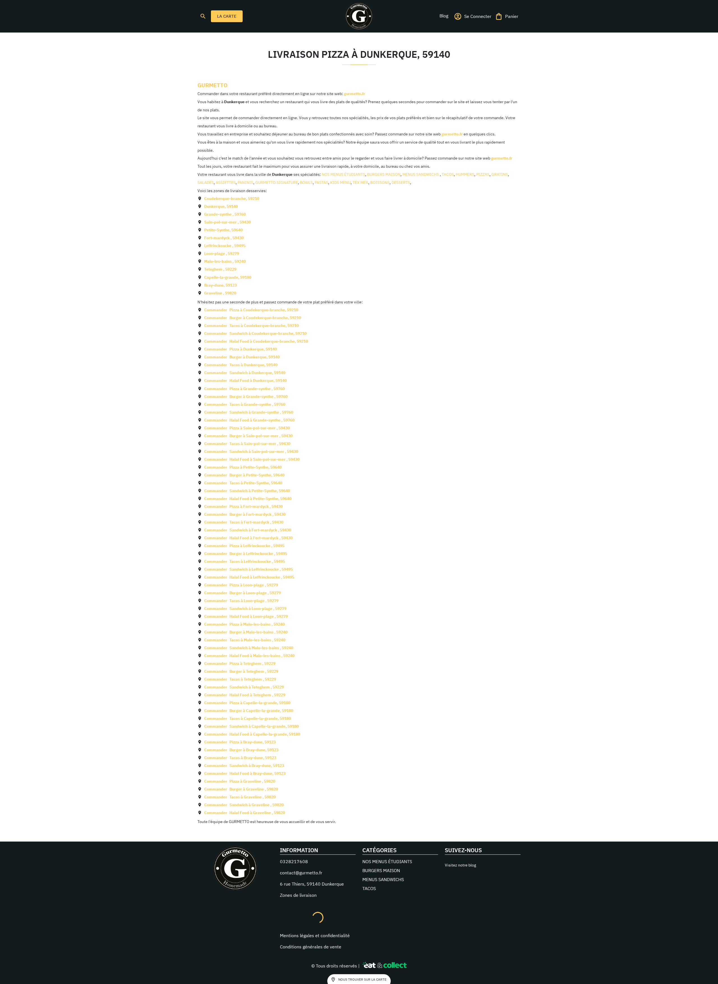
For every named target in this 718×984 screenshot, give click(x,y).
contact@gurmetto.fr (301, 872)
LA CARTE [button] (226, 16)
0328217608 (294, 861)
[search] (203, 16)
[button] (444, 16)
